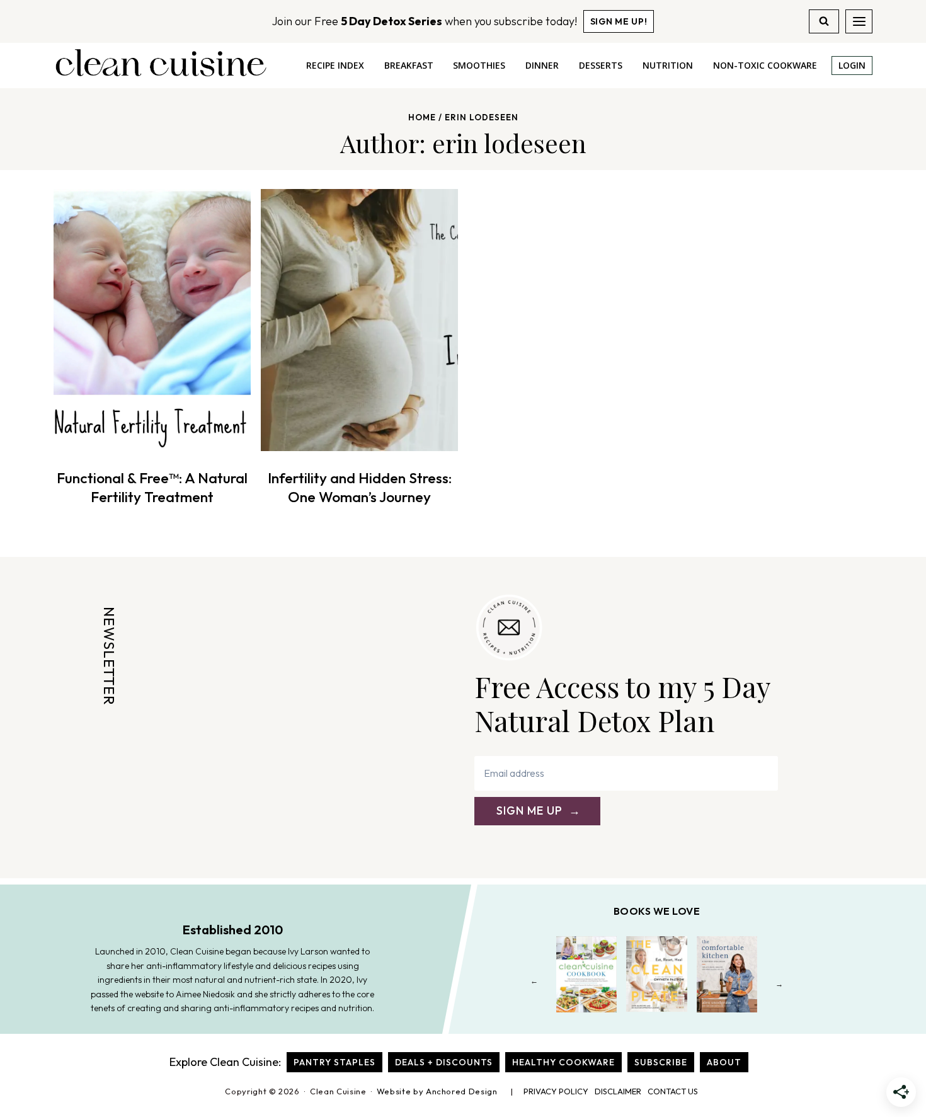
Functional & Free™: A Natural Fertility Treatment (152, 487)
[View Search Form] (824, 21)
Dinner (542, 65)
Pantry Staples (334, 1062)
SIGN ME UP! (619, 21)
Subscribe (660, 1062)
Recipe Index (335, 65)
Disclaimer (618, 1091)
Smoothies (479, 65)
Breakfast (408, 65)
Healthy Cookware (563, 1062)
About (724, 1062)
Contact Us (673, 1091)
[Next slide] (779, 984)
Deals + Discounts (444, 1062)
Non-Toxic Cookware (765, 65)
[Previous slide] (534, 984)
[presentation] (152, 320)
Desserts (600, 65)
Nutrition (668, 65)
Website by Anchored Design (437, 1091)
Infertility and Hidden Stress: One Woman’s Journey (360, 487)
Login (852, 65)
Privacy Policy (555, 1091)
